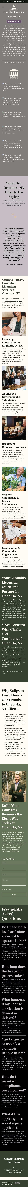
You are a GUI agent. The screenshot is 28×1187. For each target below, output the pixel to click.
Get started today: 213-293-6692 (14, 1)
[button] (3, 7)
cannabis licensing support (13, 301)
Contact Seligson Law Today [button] (14, 1160)
